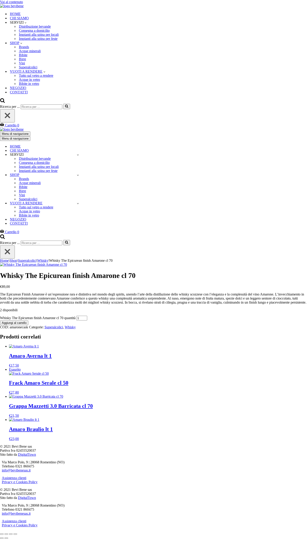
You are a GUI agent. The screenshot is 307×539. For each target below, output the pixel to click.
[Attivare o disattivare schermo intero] (6, 534)
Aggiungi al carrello (14, 323)
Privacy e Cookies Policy (20, 482)
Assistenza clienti (14, 478)
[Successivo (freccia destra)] (6, 538)
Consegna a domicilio (34, 30)
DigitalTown (27, 454)
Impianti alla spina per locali (39, 34)
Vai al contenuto (11, 2)
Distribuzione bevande (35, 26)
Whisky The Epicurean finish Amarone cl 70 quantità (38, 318)
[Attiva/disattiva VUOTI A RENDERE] (78, 203)
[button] (25, 22)
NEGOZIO (18, 88)
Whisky (42, 260)
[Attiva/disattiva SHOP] (78, 175)
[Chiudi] (7, 115)
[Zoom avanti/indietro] (2, 534)
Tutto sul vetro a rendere (36, 75)
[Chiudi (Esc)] (15, 534)
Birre (22, 59)
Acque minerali (30, 51)
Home (4, 260)
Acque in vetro (29, 79)
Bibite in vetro (29, 84)
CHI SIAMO (19, 18)
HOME (15, 14)
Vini (22, 63)
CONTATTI (19, 92)
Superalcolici (28, 67)
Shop (13, 260)
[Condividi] (11, 534)
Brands (24, 47)
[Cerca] (2, 102)
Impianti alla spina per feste (38, 39)
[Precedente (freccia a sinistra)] (2, 538)
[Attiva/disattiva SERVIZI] (78, 155)
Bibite (23, 55)
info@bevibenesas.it (16, 470)
